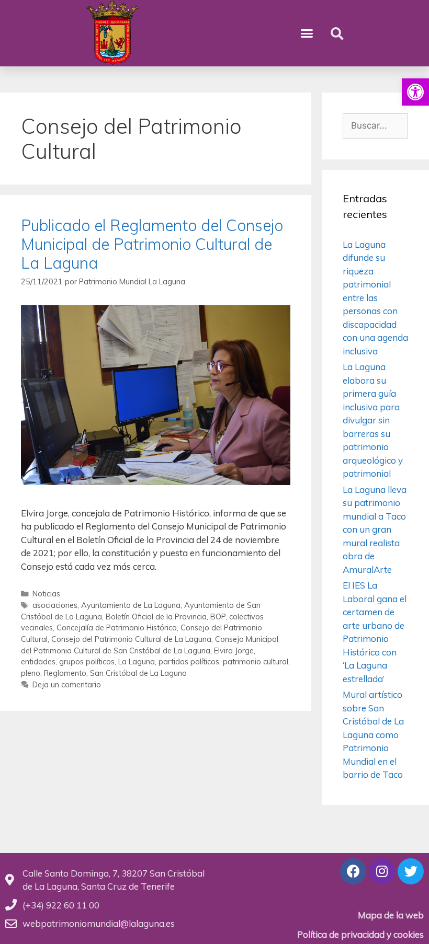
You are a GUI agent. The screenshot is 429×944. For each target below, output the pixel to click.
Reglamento (65, 673)
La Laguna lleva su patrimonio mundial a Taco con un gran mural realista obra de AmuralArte (375, 529)
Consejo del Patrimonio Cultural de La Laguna (131, 639)
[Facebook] (353, 871)
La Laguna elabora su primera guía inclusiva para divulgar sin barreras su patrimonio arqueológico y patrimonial (373, 420)
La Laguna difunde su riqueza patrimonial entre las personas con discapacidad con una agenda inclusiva (375, 297)
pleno (30, 673)
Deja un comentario (66, 684)
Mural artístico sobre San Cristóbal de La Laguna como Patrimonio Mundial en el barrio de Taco (373, 734)
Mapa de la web (391, 915)
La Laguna (136, 661)
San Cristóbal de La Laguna (138, 673)
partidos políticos (189, 661)
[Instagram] (382, 871)
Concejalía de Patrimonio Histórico (117, 627)
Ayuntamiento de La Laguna (130, 605)
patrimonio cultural (255, 661)
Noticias (46, 593)
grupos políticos (87, 661)
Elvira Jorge (234, 650)
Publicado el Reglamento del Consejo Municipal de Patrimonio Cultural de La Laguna (152, 244)
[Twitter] (411, 871)
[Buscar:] (375, 125)
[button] (415, 92)
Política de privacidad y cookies (360, 934)
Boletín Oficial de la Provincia (156, 616)
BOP (217, 616)
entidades (38, 661)
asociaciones (54, 605)
